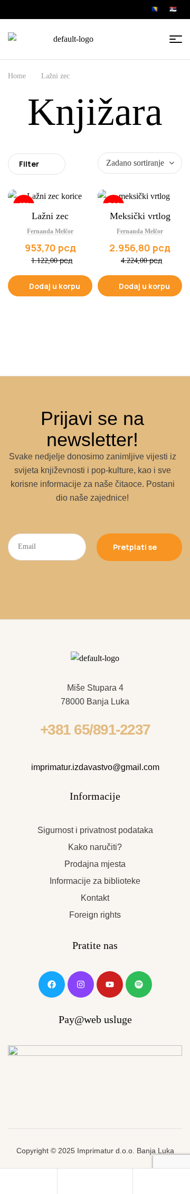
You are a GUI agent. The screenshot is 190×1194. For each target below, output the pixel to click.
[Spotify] (139, 984)
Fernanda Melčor (50, 231)
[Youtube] (110, 984)
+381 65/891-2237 (95, 729)
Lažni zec (50, 216)
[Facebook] (52, 984)
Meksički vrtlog (140, 216)
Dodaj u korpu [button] (54, 286)
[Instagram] (81, 984)
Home (17, 76)
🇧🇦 (155, 9)
